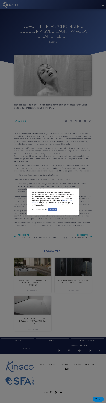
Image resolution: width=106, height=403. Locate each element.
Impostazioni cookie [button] (39, 209)
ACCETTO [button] (52, 209)
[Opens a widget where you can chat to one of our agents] (98, 399)
